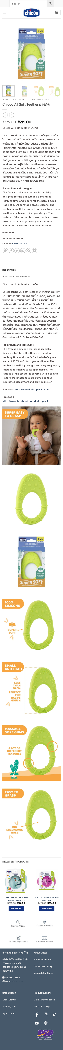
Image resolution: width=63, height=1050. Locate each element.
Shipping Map (9, 1006)
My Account (8, 1013)
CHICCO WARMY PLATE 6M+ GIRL (47, 899)
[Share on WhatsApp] (5, 250)
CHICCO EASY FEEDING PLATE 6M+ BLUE (16, 899)
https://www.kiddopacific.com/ (33, 389)
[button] (4, 13)
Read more (16, 908)
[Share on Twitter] (17, 250)
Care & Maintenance (44, 999)
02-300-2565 (12, 977)
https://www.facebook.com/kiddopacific (26, 401)
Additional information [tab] (16, 276)
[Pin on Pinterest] (28, 250)
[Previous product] (11, 114)
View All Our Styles (43, 973)
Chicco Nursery (40, 99)
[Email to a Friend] (23, 250)
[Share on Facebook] (11, 250)
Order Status (9, 999)
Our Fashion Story (43, 966)
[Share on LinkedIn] (34, 250)
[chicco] (31, 12)
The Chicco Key (42, 1006)
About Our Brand (42, 959)
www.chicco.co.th (14, 981)
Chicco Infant (19, 99)
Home (5, 99)
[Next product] (5, 114)
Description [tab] (9, 269)
